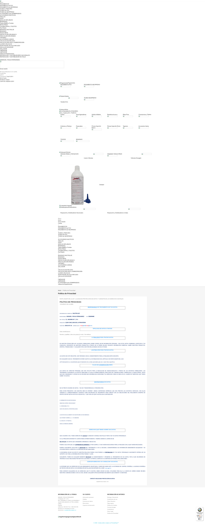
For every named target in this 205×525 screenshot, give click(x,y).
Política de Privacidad (112, 513)
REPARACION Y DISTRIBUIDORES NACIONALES (15, 55)
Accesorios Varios (144, 126)
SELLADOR (3, 49)
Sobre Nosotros (111, 501)
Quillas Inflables (96, 114)
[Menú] (202, 508)
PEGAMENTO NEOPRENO (92, 84)
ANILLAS (2, 16)
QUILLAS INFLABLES (6, 20)
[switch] (199, 519)
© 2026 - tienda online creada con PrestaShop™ (106, 523)
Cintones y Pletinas (66, 126)
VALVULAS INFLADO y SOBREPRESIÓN (12, 42)
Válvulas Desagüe (136, 158)
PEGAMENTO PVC (66, 84)
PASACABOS (4, 33)
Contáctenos (110, 509)
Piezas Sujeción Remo (113, 126)
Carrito (60, 223)
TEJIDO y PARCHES (6, 8)
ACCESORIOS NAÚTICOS (8, 15)
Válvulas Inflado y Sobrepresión (69, 154)
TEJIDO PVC (64, 102)
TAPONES (3, 37)
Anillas (62, 114)
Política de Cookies (112, 505)
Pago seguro (110, 503)
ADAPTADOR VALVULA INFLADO (10, 45)
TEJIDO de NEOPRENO (7, 12)
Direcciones (86, 503)
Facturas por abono (88, 501)
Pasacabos (79, 126)
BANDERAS (3, 21)
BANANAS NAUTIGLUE (7, 29)
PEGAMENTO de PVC (6, 5)
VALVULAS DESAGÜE (6, 47)
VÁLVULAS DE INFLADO (7, 41)
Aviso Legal (110, 511)
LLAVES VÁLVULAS (6, 44)
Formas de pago (111, 507)
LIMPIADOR (3, 50)
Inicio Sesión (61, 221)
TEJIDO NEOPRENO (90, 98)
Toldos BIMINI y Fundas (7, 23)
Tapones (125, 126)
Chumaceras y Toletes (145, 114)
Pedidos (85, 499)
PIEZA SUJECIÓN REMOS (8, 36)
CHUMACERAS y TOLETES (8, 26)
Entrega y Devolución (112, 497)
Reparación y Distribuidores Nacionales (71, 213)
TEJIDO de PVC (4, 10)
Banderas (112, 114)
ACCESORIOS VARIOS (7, 39)
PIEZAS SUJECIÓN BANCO (8, 34)
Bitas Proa (126, 114)
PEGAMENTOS (4, 4)
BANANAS (3, 31)
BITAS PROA (4, 24)
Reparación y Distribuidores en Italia (117, 213)
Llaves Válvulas (88, 158)
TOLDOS (63, 139)
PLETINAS (3, 28)
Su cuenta (86, 494)
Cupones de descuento (88, 505)
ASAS (2, 18)
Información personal (88, 497)
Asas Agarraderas (81, 114)
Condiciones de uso (112, 499)
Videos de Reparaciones (7, 53)
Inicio (59, 220)
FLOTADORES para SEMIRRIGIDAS (10, 13)
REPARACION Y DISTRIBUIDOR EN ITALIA (13, 57)
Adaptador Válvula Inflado (114, 154)
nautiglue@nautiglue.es (70, 510)
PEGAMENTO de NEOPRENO (9, 7)
